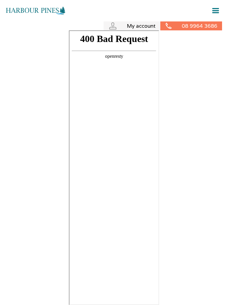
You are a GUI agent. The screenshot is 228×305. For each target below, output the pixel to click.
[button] (213, 10)
